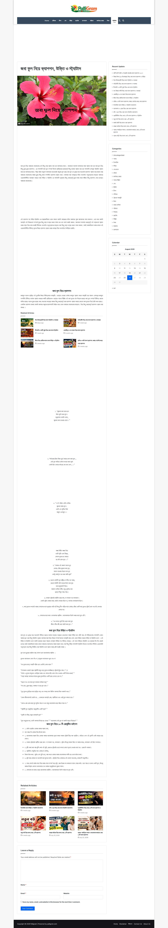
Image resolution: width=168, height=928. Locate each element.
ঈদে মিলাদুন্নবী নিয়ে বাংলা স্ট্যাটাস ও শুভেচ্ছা (46, 320)
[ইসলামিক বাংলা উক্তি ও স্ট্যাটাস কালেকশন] (33, 798)
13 (135, 268)
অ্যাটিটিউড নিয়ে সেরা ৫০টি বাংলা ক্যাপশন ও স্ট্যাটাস (127, 115)
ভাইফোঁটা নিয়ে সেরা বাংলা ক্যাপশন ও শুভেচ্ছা (89, 320)
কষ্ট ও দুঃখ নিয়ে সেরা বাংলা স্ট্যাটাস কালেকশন (60, 808)
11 (124, 268)
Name (23, 885)
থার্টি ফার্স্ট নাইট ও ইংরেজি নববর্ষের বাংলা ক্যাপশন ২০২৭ (128, 73)
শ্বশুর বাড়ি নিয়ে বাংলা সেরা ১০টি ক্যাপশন (124, 136)
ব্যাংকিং (77, 20)
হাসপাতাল (84, 20)
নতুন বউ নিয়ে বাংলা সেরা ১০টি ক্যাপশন (30, 832)
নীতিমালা (130, 924)
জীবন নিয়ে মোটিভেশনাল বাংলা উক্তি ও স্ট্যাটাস (47, 340)
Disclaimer (123, 924)
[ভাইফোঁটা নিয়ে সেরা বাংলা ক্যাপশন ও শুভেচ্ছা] (70, 322)
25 (125, 278)
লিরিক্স (115, 219)
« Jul (113, 288)
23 (115, 278)
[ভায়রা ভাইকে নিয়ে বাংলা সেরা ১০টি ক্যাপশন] (61, 823)
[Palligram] (84, 9)
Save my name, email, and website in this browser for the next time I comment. (51, 902)
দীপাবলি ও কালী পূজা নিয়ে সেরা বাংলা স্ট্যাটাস (46, 330)
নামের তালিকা (116, 205)
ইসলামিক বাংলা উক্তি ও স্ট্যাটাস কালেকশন (32, 808)
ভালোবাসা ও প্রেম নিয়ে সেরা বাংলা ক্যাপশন (124, 108)
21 (140, 273)
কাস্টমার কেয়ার (100, 20)
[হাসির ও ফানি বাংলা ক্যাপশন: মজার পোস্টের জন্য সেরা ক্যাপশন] (70, 343)
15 (145, 268)
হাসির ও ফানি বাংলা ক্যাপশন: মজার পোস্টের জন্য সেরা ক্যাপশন (129, 101)
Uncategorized (118, 155)
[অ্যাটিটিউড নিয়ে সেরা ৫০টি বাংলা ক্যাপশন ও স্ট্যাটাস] (90, 798)
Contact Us (138, 924)
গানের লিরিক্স (116, 180)
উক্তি (70, 20)
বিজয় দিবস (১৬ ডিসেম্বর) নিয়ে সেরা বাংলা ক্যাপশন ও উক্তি (129, 76)
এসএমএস (116, 169)
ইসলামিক (115, 162)
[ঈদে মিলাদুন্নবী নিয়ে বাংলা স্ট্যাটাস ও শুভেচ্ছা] (27, 322)
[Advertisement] (84, 42)
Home (47, 20)
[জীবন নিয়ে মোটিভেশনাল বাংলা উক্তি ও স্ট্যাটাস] (27, 343)
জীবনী (114, 187)
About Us (147, 924)
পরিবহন (91, 20)
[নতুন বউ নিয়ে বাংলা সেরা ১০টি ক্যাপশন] (33, 823)
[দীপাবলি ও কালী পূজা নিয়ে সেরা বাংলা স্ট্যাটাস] (27, 333)
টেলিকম (54, 20)
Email (23, 893)
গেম (65, 20)
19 (130, 273)
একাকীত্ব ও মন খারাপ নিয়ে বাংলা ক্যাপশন (74, 330)
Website (66, 893)
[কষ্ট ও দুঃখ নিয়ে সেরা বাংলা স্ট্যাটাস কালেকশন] (61, 798)
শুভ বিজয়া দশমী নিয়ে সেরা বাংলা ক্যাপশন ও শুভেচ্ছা (126, 91)
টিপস (60, 20)
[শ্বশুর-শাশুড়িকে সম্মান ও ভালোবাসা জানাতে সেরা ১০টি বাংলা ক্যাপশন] (90, 823)
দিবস (114, 201)
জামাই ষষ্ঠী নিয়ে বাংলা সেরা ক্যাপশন (122, 123)
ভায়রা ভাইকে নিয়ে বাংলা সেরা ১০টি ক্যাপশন (60, 832)
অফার (114, 159)
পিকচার (115, 212)
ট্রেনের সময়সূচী (117, 198)
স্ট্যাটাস (114, 20)
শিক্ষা (108, 20)
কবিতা (115, 173)
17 (119, 273)
